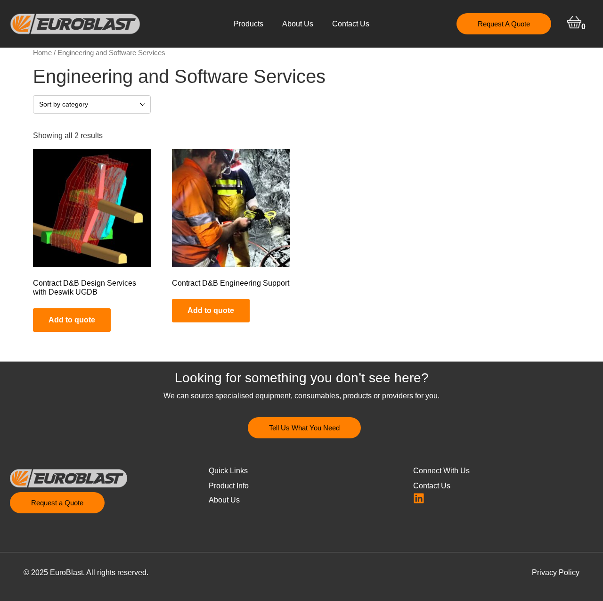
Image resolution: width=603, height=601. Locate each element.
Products (248, 24)
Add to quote (72, 320)
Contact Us (350, 24)
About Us (297, 24)
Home (42, 53)
